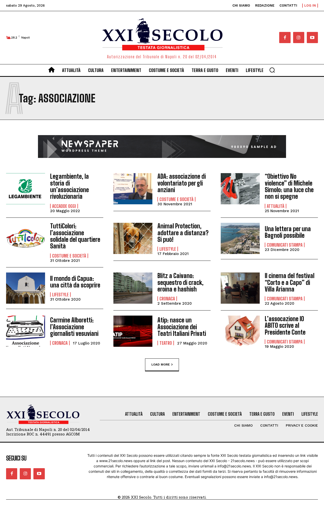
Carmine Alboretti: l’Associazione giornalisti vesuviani (74, 326)
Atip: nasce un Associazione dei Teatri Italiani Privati (181, 326)
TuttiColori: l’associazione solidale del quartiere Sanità (75, 236)
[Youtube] (312, 37)
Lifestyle (167, 249)
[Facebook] (284, 37)
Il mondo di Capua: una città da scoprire (75, 282)
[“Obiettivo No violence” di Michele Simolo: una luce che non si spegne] (240, 188)
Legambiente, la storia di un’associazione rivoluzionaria (69, 186)
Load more (160, 364)
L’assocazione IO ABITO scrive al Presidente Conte (285, 325)
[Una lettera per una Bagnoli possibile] (240, 238)
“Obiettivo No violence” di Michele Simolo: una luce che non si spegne (289, 186)
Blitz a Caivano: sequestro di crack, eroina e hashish (180, 282)
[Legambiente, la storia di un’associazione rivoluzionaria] (25, 188)
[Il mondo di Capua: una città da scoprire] (25, 288)
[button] (272, 70)
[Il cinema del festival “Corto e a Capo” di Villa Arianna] (240, 288)
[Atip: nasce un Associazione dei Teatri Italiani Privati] (132, 331)
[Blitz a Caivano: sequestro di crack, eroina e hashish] (132, 288)
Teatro (165, 343)
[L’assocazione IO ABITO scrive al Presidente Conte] (240, 331)
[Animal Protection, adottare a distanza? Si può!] (132, 238)
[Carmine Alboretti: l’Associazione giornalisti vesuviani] (25, 331)
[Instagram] (298, 37)
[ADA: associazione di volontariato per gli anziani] (132, 188)
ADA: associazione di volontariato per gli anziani (181, 183)
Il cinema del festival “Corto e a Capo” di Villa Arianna (289, 282)
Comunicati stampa (284, 245)
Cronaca (167, 298)
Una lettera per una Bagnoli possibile (288, 232)
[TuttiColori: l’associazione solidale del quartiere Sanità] (25, 238)
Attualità (275, 206)
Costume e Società (176, 199)
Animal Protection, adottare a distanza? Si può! (183, 232)
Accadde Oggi (64, 206)
